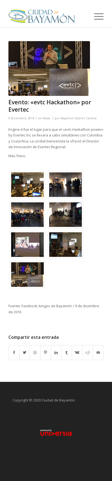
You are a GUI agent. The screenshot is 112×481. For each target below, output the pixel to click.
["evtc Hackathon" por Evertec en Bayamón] (49, 68)
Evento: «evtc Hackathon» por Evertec (49, 105)
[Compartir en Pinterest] (46, 352)
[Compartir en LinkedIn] (56, 352)
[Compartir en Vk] (77, 352)
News (46, 118)
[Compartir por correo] (98, 352)
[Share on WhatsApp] (35, 352)
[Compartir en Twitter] (25, 352)
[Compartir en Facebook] (14, 352)
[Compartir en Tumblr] (66, 352)
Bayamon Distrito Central (79, 118)
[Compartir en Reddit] (88, 352)
